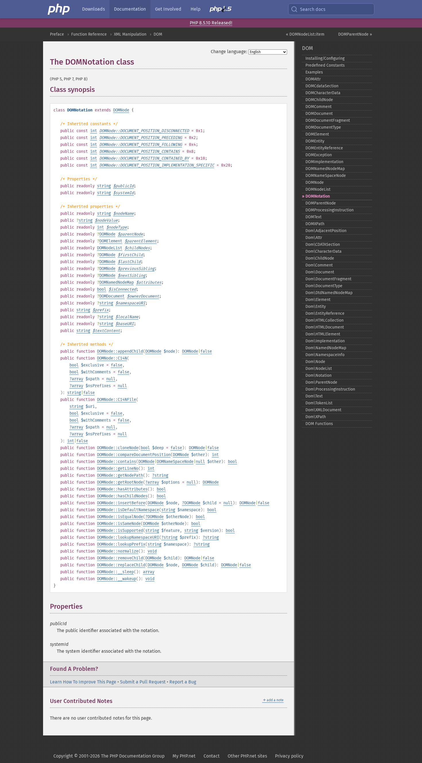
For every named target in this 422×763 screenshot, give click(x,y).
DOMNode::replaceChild (121, 565)
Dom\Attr (313, 237)
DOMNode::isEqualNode (120, 516)
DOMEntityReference (324, 148)
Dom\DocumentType (323, 285)
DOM (158, 34)
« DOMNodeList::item (305, 34)
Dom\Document (319, 272)
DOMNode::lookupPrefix (121, 544)
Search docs (312, 9)
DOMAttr (313, 79)
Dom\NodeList (318, 368)
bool (101, 289)
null (110, 378)
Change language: (229, 51)
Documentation (130, 9)
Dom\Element (317, 299)
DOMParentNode (320, 203)
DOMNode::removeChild (120, 558)
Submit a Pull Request (143, 682)
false (206, 351)
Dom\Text (314, 396)
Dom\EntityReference (324, 313)
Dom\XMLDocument (323, 409)
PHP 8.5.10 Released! (211, 23)
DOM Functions (319, 423)
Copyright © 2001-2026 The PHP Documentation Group (108, 756)
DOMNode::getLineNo (117, 468)
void (152, 551)
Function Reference (89, 34)
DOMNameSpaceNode (175, 461)
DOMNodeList (109, 248)
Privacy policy (289, 756)
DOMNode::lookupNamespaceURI (128, 537)
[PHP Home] (59, 9)
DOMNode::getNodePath (120, 475)
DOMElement (110, 241)
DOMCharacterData (322, 92)
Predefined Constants (325, 65)
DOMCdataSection (321, 86)
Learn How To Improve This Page (83, 682)
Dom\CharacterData (323, 251)
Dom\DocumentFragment (328, 279)
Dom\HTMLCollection (324, 320)
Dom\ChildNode (319, 258)
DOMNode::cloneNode (117, 447)
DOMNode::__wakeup (116, 578)
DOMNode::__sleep (115, 571)
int (93, 130)
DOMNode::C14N (112, 358)
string (104, 185)
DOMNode (121, 110)
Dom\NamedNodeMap (325, 347)
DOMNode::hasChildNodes (122, 496)
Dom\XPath (315, 416)
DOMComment (318, 106)
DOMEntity (314, 141)
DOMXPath (314, 223)
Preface (57, 34)
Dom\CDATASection (322, 244)
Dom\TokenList (318, 403)
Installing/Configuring (324, 58)
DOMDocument (112, 296)
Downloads (93, 9)
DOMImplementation (324, 161)
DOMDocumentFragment (327, 120)
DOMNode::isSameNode (119, 523)
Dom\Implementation (325, 341)
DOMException (318, 154)
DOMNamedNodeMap (116, 282)
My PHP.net (184, 756)
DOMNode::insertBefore (121, 503)
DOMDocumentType (323, 127)
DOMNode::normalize (117, 551)
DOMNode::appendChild (120, 351)
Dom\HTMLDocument (324, 327)
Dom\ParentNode (321, 382)
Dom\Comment (319, 265)
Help (195, 9)
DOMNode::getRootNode (120, 482)
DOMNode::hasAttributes (122, 489)
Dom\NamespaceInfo (324, 354)
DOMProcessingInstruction (329, 210)
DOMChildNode (319, 99)
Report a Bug (182, 682)
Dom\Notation (318, 375)
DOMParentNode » (355, 34)
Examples (314, 72)
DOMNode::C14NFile (116, 399)
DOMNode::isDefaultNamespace (128, 509)
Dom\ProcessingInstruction (330, 389)
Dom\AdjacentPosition (325, 230)
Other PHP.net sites (247, 756)
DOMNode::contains (116, 461)
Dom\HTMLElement (322, 334)
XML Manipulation (130, 34)
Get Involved (168, 9)
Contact (212, 756)
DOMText (313, 217)
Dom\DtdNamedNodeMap (329, 292)
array (77, 378)
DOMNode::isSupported (120, 530)
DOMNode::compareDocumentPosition (134, 454)
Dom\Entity (315, 306)
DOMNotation (317, 196)
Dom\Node (315, 361)
